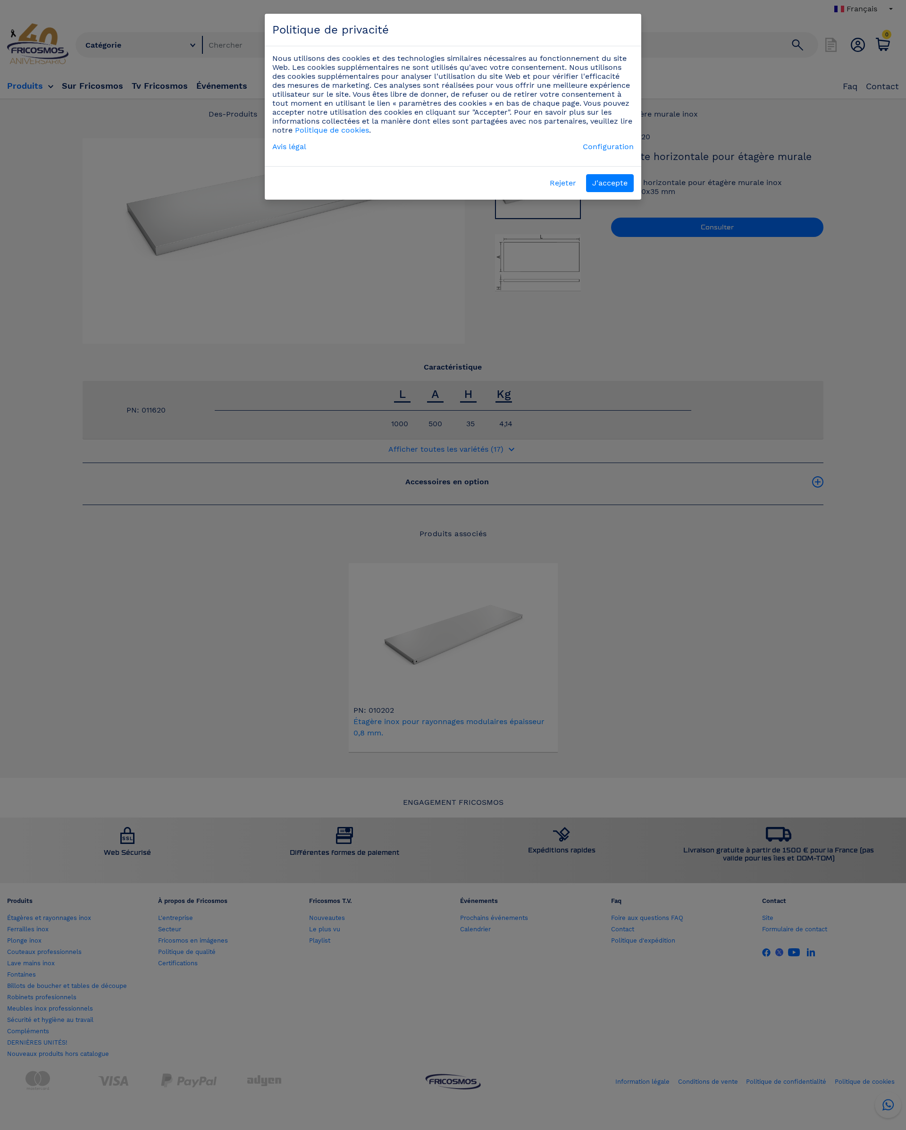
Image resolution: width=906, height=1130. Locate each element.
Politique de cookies (332, 130)
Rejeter (563, 182)
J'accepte (610, 182)
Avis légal (289, 146)
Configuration (608, 146)
